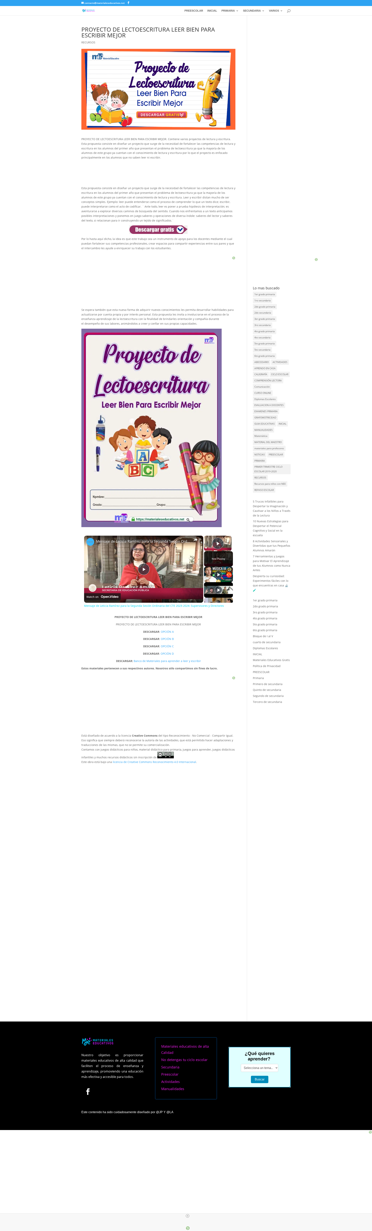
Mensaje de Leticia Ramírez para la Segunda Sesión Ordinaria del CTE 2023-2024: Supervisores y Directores (143, 541)
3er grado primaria (264, 319)
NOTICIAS (259, 454)
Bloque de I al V (263, 636)
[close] (187, 1216)
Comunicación (262, 386)
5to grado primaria (264, 343)
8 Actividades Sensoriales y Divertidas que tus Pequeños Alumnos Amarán (271, 545)
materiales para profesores (269, 448)
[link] (90, 542)
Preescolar (169, 1074)
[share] (195, 539)
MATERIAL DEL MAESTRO (268, 442)
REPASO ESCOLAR (264, 490)
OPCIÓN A (167, 632)
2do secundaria (262, 312)
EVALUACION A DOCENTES (269, 405)
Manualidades (172, 1088)
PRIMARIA (228, 10)
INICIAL (212, 10)
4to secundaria (262, 337)
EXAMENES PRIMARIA (266, 411)
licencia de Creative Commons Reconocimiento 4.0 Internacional (154, 762)
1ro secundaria (262, 300)
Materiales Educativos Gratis (271, 660)
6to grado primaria (264, 356)
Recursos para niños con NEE (270, 483)
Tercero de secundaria (267, 702)
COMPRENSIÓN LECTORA (268, 380)
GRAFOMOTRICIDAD (265, 417)
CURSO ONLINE (262, 393)
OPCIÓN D (167, 653)
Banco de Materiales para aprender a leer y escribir (167, 661)
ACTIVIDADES (280, 362)
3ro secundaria (262, 325)
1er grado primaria (264, 294)
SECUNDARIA (252, 10)
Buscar (259, 1079)
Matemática (260, 436)
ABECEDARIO (261, 362)
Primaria (258, 678)
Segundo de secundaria (268, 696)
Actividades (170, 1081)
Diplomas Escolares (265, 399)
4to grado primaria (264, 331)
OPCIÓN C (167, 646)
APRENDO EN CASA (265, 368)
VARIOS (274, 10)
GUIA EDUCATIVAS (264, 423)
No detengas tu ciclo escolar (184, 1059)
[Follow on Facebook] (87, 1091)
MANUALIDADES (263, 430)
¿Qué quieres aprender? (260, 1056)
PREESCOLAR (193, 10)
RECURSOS (88, 42)
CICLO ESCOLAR (279, 374)
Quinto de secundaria (267, 690)
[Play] (218, 574)
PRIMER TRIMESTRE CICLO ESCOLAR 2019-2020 (268, 469)
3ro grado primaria (265, 612)
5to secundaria (262, 349)
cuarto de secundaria (267, 642)
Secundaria (170, 1067)
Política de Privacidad (267, 666)
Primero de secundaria (267, 684)
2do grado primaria (264, 306)
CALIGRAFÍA (260, 374)
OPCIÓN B (167, 639)
